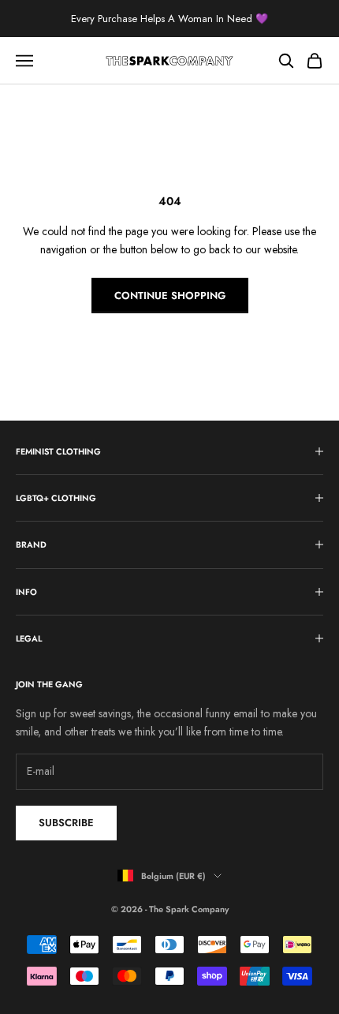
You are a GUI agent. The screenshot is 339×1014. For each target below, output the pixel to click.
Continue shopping (169, 295)
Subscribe (66, 822)
